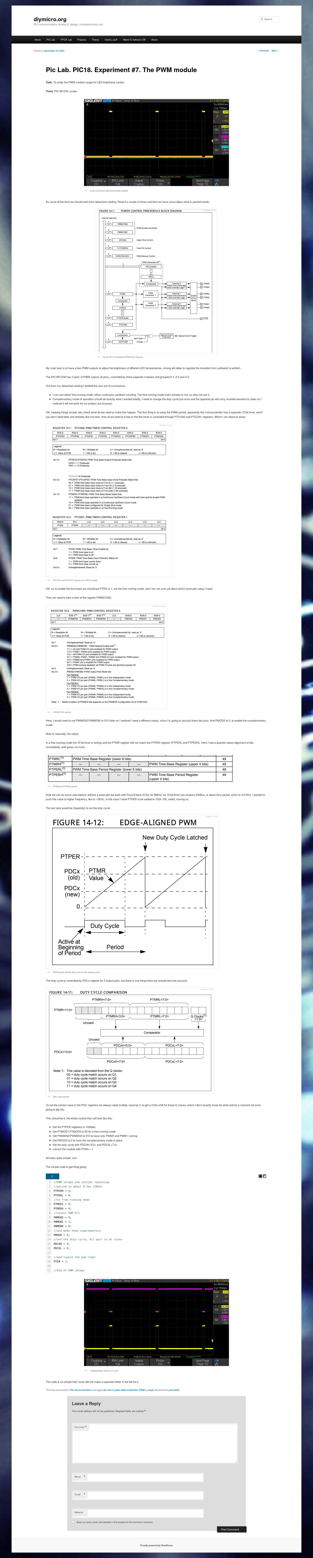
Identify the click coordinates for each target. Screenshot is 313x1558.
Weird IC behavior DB (134, 39)
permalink (174, 1390)
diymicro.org (50, 19)
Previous (263, 50)
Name (79, 1477)
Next (275, 50)
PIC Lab (50, 39)
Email (79, 1494)
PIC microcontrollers (80, 1390)
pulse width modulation (126, 1390)
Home (38, 39)
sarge (151, 1390)
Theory (95, 39)
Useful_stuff (111, 39)
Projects (81, 39)
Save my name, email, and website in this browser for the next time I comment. (115, 1522)
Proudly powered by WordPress (156, 1545)
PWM (141, 1390)
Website (78, 1512)
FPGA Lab (66, 39)
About (154, 39)
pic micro (108, 1390)
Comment (80, 1427)
